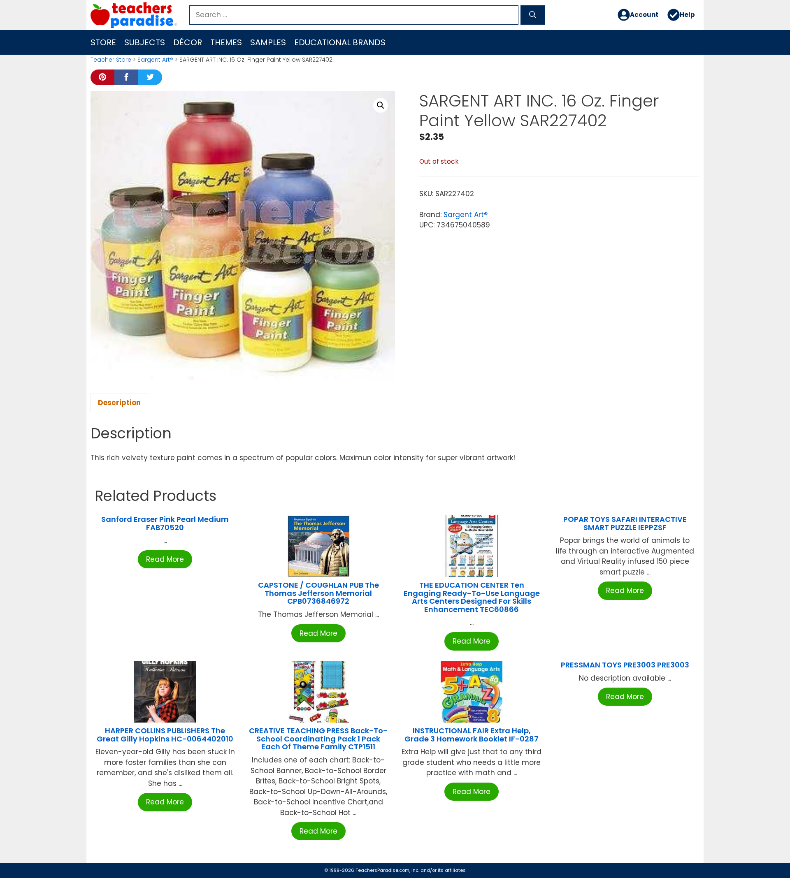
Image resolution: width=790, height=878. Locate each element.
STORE (103, 42)
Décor (187, 42)
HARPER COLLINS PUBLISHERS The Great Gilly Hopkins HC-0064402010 (165, 734)
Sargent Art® (155, 60)
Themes (226, 42)
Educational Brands (340, 42)
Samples (268, 42)
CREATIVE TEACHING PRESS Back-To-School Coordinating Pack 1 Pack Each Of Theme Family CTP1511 (318, 738)
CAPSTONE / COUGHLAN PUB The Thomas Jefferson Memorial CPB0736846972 (318, 593)
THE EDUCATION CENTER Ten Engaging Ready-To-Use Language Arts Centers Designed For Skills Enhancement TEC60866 (472, 597)
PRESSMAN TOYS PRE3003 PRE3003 (625, 665)
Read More (165, 559)
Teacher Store (111, 60)
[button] (380, 105)
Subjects (144, 42)
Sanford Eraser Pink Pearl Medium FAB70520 (165, 523)
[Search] (532, 15)
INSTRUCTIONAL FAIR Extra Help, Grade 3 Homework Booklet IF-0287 (471, 734)
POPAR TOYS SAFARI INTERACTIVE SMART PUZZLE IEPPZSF (625, 523)
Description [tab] (119, 403)
